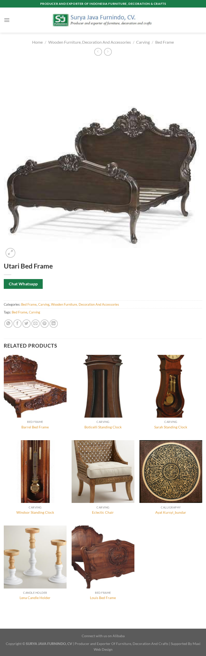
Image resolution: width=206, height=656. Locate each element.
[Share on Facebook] (17, 323)
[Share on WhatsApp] (8, 323)
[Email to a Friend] (35, 323)
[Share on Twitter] (26, 323)
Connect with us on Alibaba (103, 636)
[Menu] (7, 20)
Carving (143, 42)
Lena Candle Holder (35, 598)
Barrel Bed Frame (35, 427)
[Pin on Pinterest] (44, 323)
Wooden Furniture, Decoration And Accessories (89, 42)
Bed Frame (164, 42)
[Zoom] (10, 253)
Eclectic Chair (103, 512)
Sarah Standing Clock (170, 427)
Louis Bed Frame (103, 598)
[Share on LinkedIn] (53, 323)
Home (37, 42)
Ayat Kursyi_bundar (170, 512)
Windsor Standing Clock (35, 512)
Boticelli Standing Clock (103, 427)
